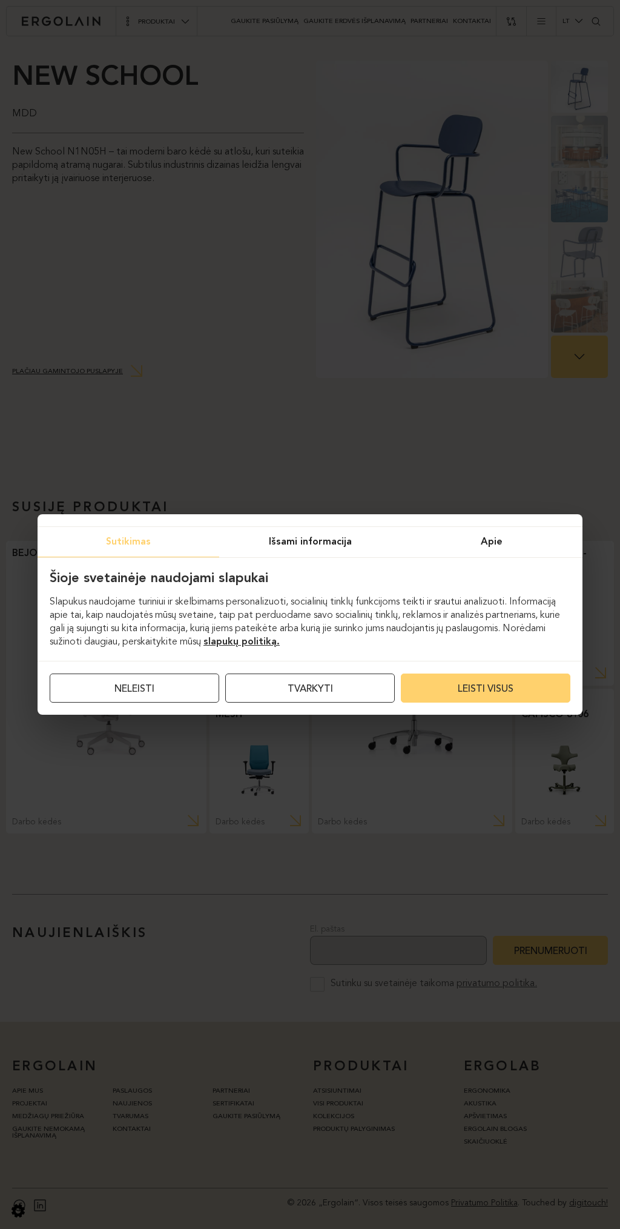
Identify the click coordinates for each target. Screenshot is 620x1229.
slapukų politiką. (241, 642)
